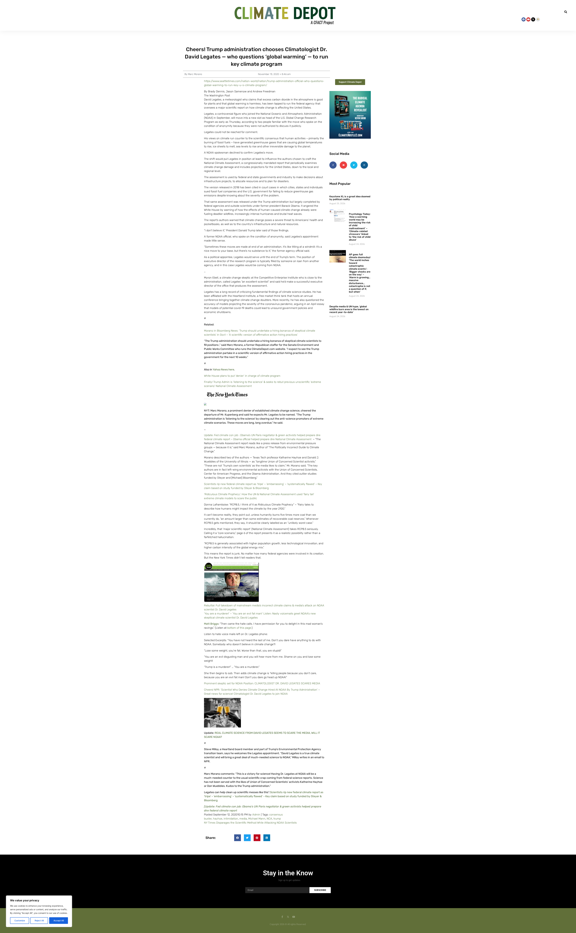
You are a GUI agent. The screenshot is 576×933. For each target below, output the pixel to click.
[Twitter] (353, 165)
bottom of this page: (239, 627)
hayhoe (217, 818)
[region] (39, 911)
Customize (19, 920)
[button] (7, 15)
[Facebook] (524, 19)
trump (277, 818)
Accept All (59, 920)
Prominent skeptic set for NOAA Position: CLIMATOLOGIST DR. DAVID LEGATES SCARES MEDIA (262, 683)
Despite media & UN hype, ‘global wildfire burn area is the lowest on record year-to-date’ (349, 309)
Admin (256, 814)
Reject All (39, 920)
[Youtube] (528, 19)
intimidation (231, 818)
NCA (269, 818)
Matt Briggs (211, 623)
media (243, 818)
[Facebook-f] (333, 165)
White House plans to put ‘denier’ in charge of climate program (242, 375)
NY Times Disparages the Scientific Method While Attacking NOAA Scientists (250, 822)
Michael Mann (256, 818)
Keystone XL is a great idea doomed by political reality (349, 198)
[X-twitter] (533, 19)
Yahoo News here (223, 369)
